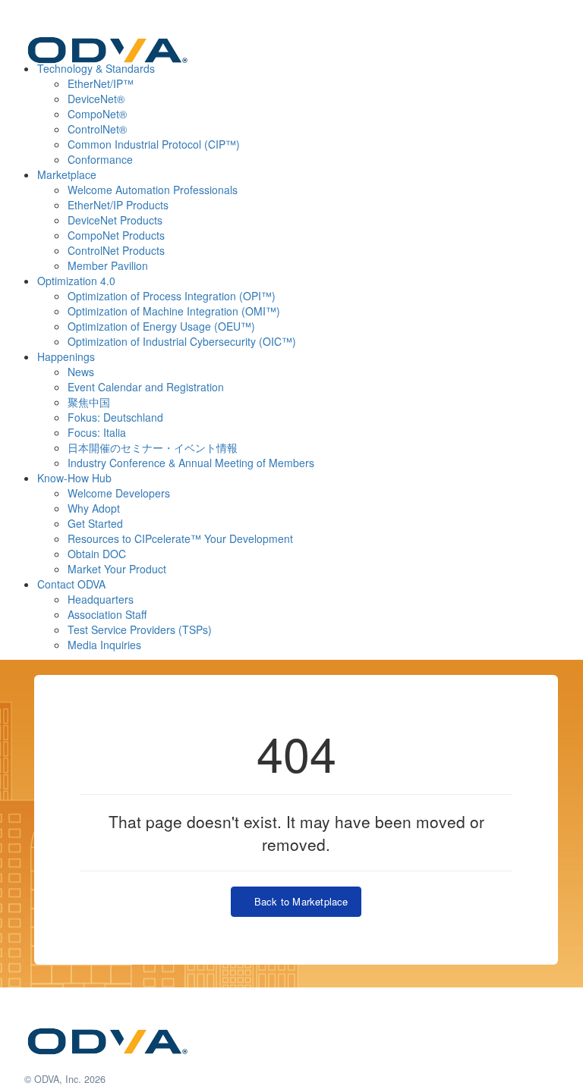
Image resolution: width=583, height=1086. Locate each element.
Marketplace (66, 174)
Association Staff (107, 614)
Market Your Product (117, 568)
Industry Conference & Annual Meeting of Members (191, 462)
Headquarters (101, 599)
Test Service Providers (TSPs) (140, 629)
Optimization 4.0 (76, 280)
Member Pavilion (108, 265)
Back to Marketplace (297, 901)
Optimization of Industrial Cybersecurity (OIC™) (182, 341)
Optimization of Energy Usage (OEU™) (161, 326)
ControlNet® (97, 129)
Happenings (66, 356)
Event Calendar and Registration (146, 386)
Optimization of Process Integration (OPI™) (172, 295)
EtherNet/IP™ (101, 83)
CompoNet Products (116, 235)
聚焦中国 (89, 402)
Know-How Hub (74, 477)
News (81, 371)
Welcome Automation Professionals (153, 189)
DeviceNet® (96, 98)
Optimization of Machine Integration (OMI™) (174, 311)
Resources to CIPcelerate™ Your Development (180, 538)
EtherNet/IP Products (118, 204)
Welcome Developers (119, 493)
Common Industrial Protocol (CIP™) (154, 144)
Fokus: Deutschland (115, 417)
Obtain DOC (97, 553)
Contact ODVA (71, 584)
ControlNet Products (116, 250)
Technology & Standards (96, 68)
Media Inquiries (104, 644)
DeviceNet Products (115, 220)
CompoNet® (97, 113)
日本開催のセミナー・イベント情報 (153, 447)
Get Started (95, 523)
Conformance (100, 159)
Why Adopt (94, 508)
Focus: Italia (97, 432)
